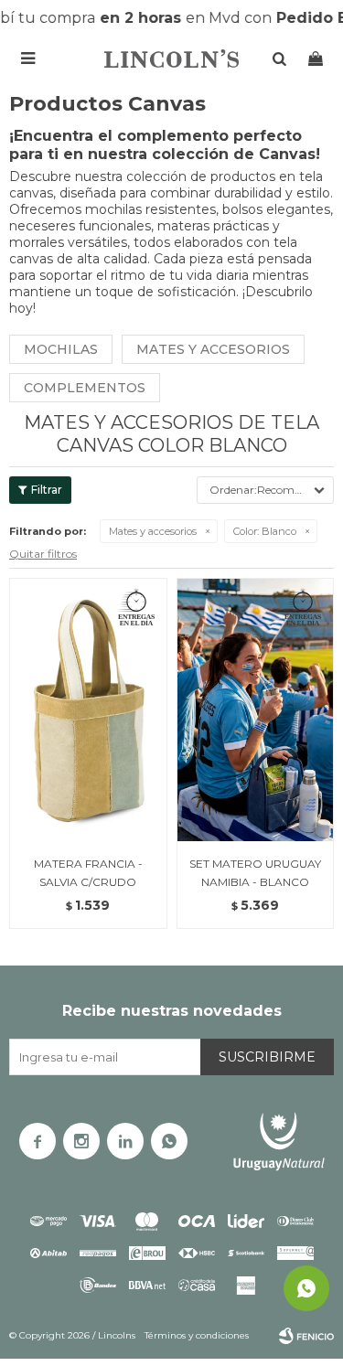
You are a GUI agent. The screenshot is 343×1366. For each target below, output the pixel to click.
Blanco (264, 531)
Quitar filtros (43, 553)
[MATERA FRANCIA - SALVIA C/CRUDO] (88, 709)
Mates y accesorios (153, 531)
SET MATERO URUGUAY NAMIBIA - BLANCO (255, 873)
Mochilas (61, 349)
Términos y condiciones (197, 1335)
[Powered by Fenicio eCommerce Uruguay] (306, 1336)
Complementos (84, 387)
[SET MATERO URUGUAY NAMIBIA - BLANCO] (256, 709)
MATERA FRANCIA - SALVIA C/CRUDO (88, 873)
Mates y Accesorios (213, 349)
